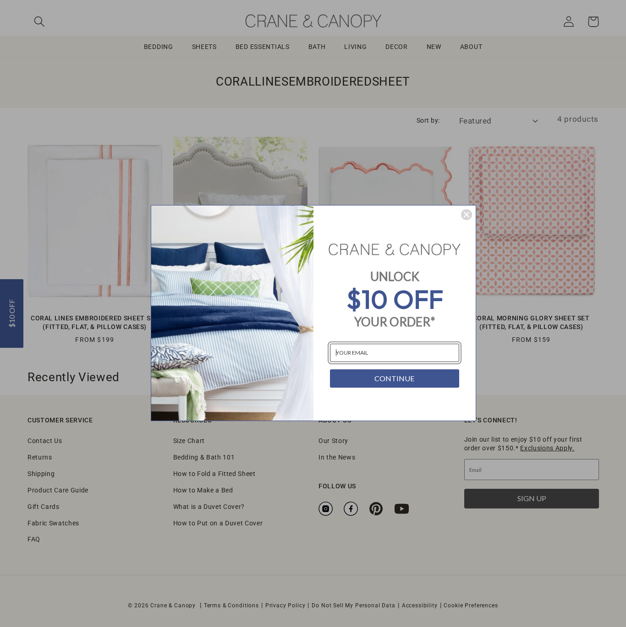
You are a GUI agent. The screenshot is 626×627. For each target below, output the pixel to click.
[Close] (466, 214)
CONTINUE (394, 378)
